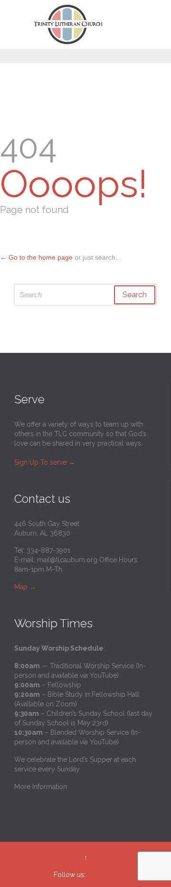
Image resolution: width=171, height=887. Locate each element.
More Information (40, 786)
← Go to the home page (36, 257)
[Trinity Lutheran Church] (91, 24)
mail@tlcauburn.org (67, 560)
